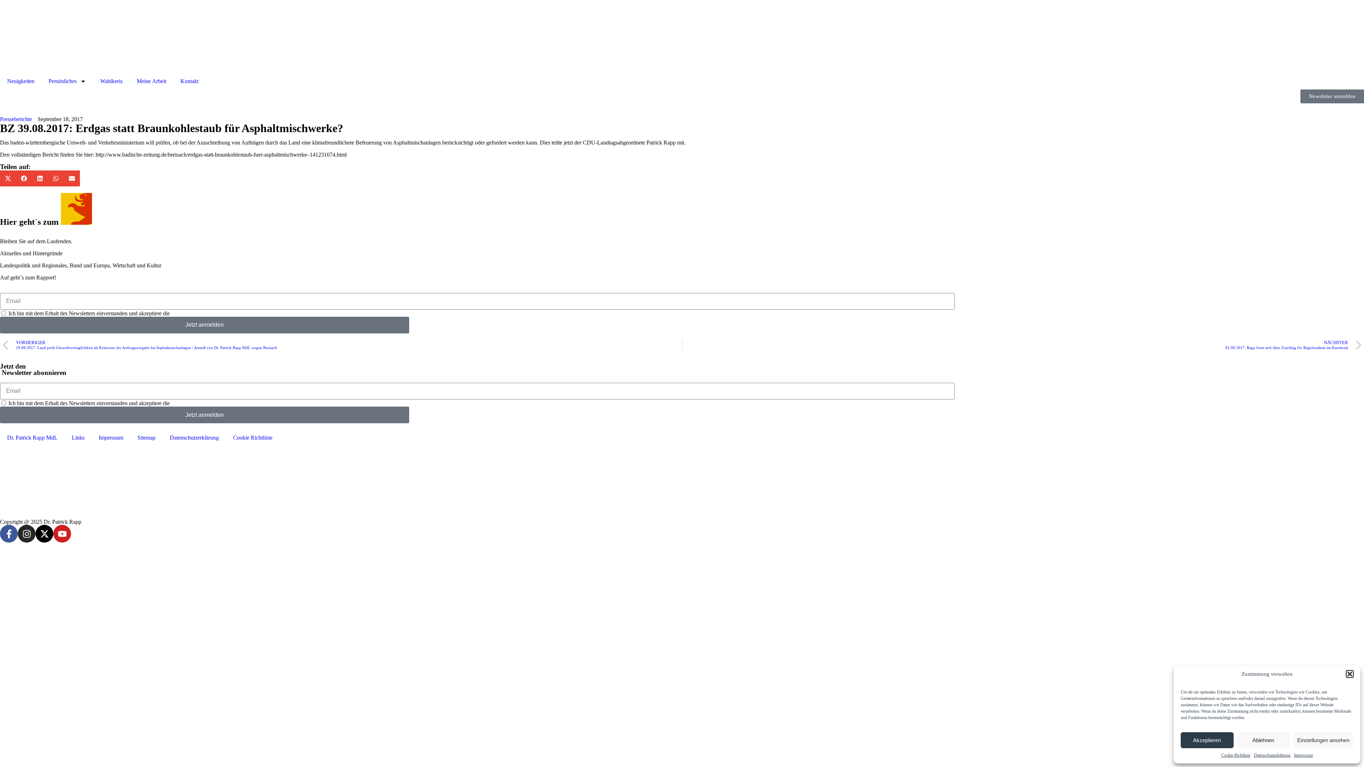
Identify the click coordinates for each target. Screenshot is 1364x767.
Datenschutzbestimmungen (201, 313)
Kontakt (189, 81)
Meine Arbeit (151, 81)
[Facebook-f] (9, 534)
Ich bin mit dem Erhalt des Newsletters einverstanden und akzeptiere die (120, 313)
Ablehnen (1263, 740)
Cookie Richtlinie (1235, 755)
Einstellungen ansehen (1323, 740)
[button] (1349, 674)
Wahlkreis (111, 81)
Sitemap (146, 438)
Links (78, 438)
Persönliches (63, 81)
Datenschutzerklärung (1272, 755)
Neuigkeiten (20, 81)
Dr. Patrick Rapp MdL (32, 438)
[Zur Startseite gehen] (682, 39)
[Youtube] (62, 534)
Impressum (1303, 755)
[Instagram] (27, 534)
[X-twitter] (44, 534)
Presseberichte (16, 119)
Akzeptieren (1207, 740)
